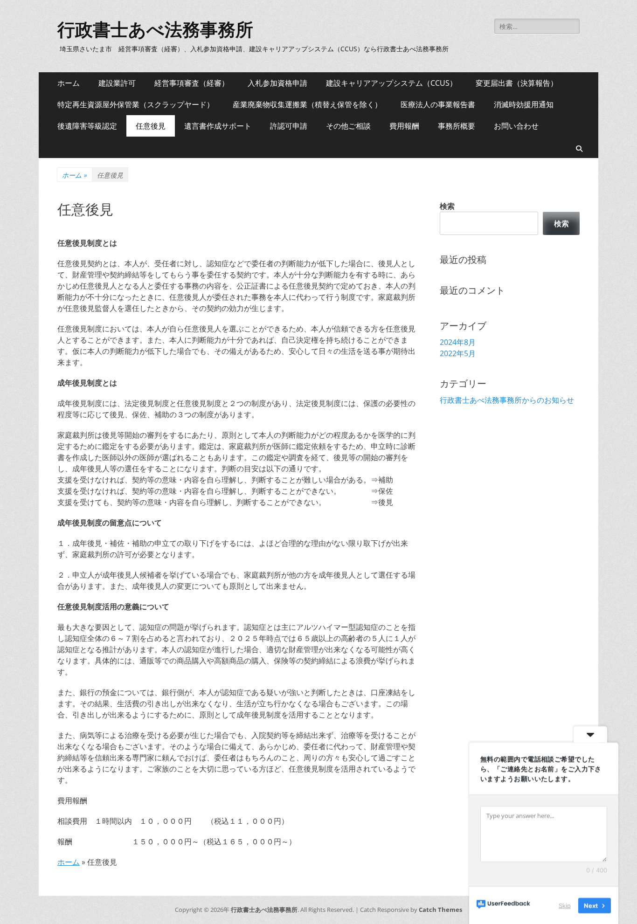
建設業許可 (117, 83)
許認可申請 (288, 126)
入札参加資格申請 (277, 83)
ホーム (68, 83)
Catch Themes (440, 909)
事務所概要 (456, 126)
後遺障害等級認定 (87, 126)
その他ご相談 (348, 126)
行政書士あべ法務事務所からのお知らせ (507, 400)
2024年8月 (458, 342)
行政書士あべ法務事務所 (155, 30)
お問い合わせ (516, 126)
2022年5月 (458, 353)
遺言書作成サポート (217, 126)
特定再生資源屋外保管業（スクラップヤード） (135, 104)
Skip (565, 905)
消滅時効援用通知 (524, 104)
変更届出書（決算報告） (517, 83)
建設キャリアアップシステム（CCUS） (391, 83)
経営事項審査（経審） (191, 83)
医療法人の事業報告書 (438, 104)
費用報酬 (404, 126)
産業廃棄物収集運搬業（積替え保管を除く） (307, 104)
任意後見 (151, 126)
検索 (447, 206)
